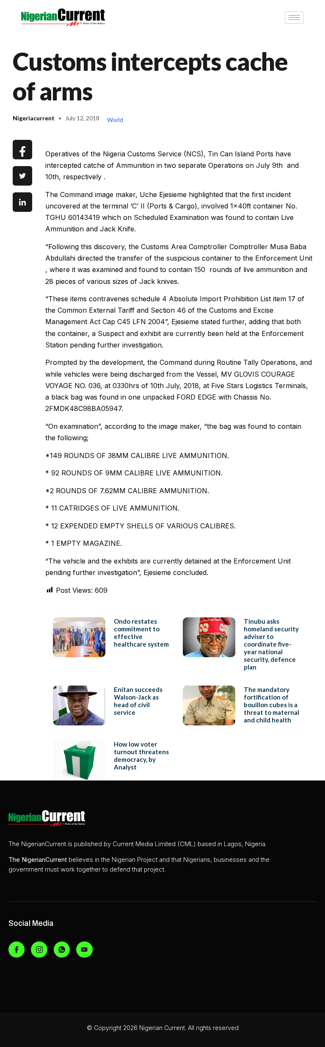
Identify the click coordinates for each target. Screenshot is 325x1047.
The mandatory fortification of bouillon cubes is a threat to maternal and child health (271, 705)
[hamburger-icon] (294, 17)
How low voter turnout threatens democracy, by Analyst (141, 755)
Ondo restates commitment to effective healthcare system (141, 632)
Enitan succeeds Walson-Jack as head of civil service (138, 701)
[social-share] (22, 149)
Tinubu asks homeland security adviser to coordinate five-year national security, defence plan (271, 644)
